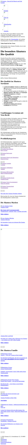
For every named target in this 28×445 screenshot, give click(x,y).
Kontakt (3, 2)
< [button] (1, 162)
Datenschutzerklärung (6, 442)
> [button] (3, 162)
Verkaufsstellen (14, 39)
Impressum (3, 443)
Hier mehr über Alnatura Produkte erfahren (11, 193)
